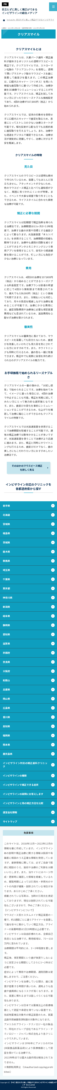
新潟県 (6, 606)
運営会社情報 (10, 812)
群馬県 (6, 560)
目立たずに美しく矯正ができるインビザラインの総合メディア (19, 11)
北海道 (6, 514)
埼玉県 (6, 570)
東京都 (6, 588)
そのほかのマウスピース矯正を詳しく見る (27, 467)
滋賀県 (6, 643)
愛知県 (6, 634)
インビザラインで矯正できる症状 (20, 784)
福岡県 (6, 735)
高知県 (6, 726)
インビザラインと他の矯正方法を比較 (23, 803)
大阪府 (6, 671)
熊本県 (6, 744)
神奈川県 (7, 597)
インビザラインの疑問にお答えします (23, 794)
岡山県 (6, 698)
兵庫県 (6, 689)
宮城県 (6, 524)
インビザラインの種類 (15, 775)
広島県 (6, 707)
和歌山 (6, 680)
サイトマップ (10, 821)
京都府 (6, 652)
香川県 (6, 717)
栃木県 (6, 551)
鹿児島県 (7, 753)
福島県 (6, 533)
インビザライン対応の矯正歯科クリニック (25, 765)
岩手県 (6, 505)
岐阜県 (6, 616)
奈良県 (6, 662)
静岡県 (6, 625)
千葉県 (6, 579)
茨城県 (6, 542)
